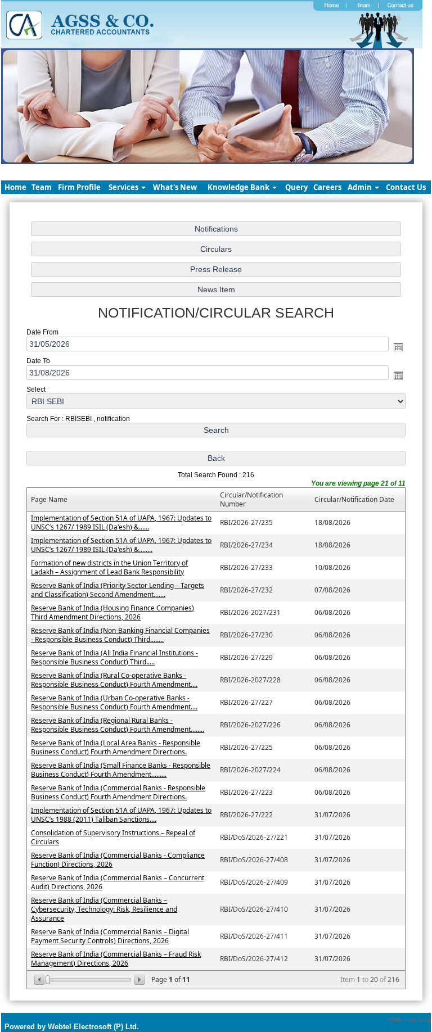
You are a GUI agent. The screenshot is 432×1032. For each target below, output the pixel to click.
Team (42, 187)
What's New (175, 187)
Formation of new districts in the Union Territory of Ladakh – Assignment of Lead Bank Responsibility (109, 567)
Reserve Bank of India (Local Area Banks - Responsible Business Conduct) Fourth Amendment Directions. (115, 747)
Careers (327, 187)
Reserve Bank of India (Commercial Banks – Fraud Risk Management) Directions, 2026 (116, 958)
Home (15, 187)
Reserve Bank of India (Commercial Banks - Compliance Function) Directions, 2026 (118, 859)
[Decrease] (40, 980)
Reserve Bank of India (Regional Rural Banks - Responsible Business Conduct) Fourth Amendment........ (117, 725)
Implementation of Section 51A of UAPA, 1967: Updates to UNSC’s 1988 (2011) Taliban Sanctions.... (121, 814)
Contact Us (406, 187)
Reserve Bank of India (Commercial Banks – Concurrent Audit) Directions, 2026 (117, 882)
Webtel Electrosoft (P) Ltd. (93, 1026)
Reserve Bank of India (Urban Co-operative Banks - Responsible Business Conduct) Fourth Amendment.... (114, 702)
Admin (361, 187)
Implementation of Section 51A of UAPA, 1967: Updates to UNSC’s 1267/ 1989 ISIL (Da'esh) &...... (121, 522)
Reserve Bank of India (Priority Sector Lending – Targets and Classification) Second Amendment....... (117, 590)
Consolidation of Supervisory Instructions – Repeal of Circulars (113, 837)
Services (124, 187)
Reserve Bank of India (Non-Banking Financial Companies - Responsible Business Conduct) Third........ (120, 635)
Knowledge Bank (239, 187)
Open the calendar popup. (398, 347)
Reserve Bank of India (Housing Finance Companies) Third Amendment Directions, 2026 (112, 612)
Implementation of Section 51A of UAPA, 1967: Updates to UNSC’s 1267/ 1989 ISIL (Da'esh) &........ (121, 545)
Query (296, 187)
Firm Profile (79, 187)
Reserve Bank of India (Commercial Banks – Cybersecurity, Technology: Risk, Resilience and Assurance (104, 909)
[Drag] (48, 980)
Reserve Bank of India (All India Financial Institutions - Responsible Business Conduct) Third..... (114, 657)
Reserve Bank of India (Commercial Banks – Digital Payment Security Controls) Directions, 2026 (110, 936)
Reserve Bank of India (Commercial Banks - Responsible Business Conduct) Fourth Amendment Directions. (118, 792)
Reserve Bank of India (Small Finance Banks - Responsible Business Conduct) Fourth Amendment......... (120, 770)
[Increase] (139, 980)
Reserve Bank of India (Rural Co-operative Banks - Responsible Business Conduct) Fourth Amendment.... (114, 680)
